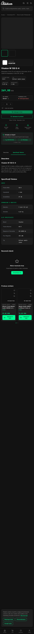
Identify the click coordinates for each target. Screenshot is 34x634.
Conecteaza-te (17, 272)
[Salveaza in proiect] (14, 296)
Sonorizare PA (11, 14)
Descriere (6, 152)
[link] (8, 304)
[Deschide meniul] (27, 3)
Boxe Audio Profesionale (23, 14)
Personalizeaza (21, 619)
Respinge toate (8, 619)
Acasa (3, 14)
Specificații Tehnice (18, 152)
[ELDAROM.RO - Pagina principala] (7, 3)
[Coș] (31, 3)
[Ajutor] (23, 3)
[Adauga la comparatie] (14, 293)
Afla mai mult (23, 615)
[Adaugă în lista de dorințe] (2, 108)
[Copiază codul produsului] (8, 99)
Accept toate (8, 623)
